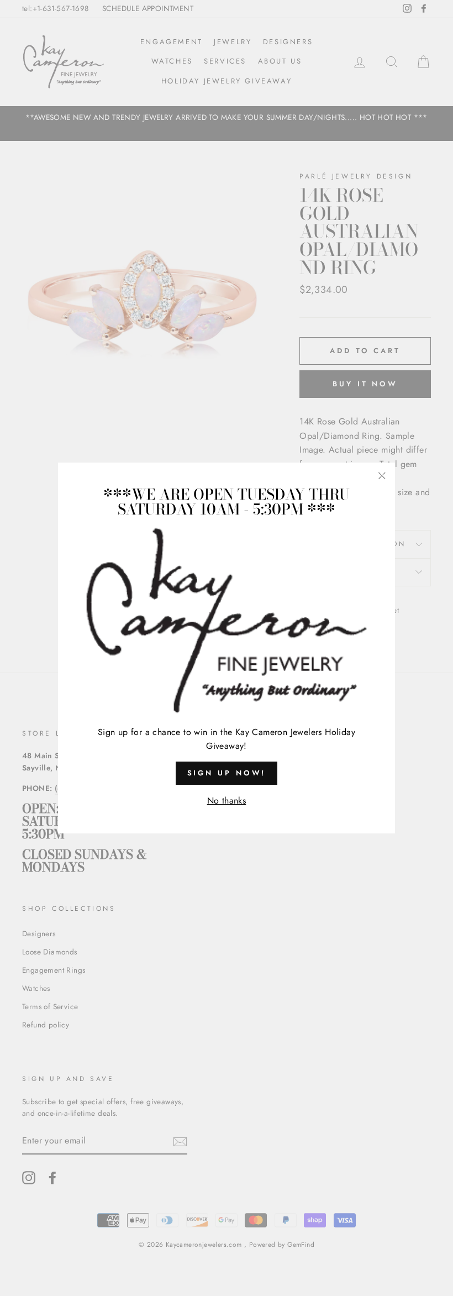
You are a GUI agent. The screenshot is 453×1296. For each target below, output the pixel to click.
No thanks (226, 800)
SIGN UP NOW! (226, 773)
